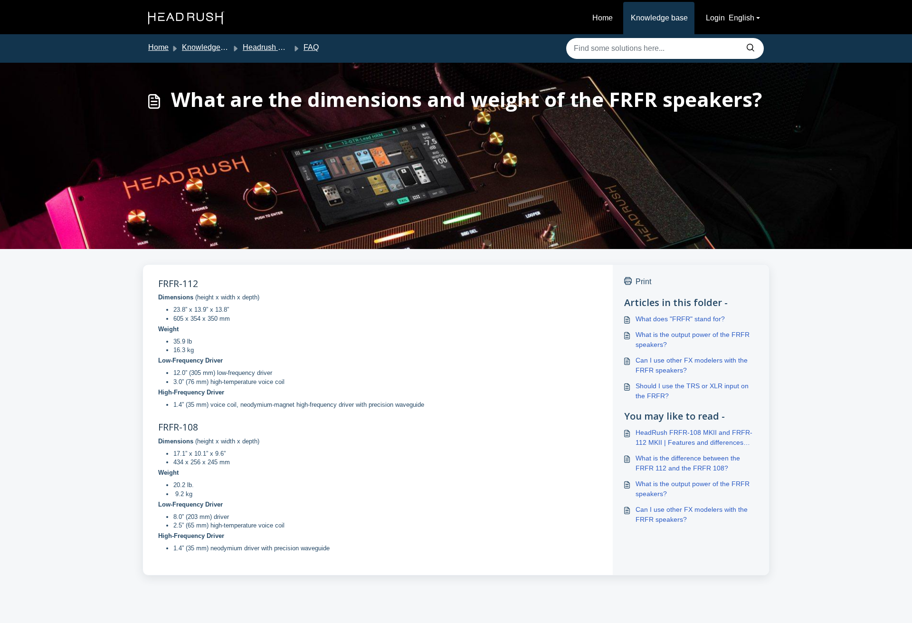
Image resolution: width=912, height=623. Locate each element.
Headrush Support (273, 47)
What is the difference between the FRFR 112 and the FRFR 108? (688, 463)
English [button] (741, 18)
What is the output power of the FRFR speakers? (693, 339)
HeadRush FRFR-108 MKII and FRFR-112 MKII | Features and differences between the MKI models (694, 438)
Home (602, 18)
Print (643, 282)
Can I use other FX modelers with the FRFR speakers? (692, 365)
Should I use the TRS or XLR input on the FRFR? (692, 391)
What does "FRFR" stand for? (680, 319)
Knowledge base (659, 18)
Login (715, 18)
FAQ (311, 47)
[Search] (750, 48)
